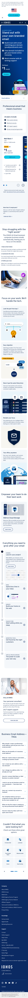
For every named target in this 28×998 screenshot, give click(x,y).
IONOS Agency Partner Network (10, 899)
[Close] (2, 17)
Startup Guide (5, 919)
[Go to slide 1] (3, 185)
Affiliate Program (6, 902)
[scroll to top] (24, 98)
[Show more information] (19, 165)
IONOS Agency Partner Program (10, 897)
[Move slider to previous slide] (18, 185)
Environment (8, 973)
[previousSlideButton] (4, 871)
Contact (4, 932)
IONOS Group (5, 892)
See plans (6, 74)
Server (8, 864)
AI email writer (8, 842)
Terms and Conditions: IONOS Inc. (10, 905)
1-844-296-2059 (14, 720)
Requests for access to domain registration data (14, 960)
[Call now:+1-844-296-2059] (22, 22)
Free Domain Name (8, 854)
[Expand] (24, 588)
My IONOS (4, 940)
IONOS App (4, 942)
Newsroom (4, 894)
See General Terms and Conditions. (16, 192)
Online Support (5, 935)
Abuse (3, 958)
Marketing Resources (7, 924)
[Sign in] (25, 22)
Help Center (5, 937)
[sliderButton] (12, 871)
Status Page (5, 953)
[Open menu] (2, 22)
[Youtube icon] (9, 983)
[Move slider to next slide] (23, 185)
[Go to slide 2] (6, 185)
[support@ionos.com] (20, 22)
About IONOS (5, 889)
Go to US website (14, 15)
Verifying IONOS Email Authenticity (10, 948)
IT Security (4, 950)
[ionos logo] (7, 22)
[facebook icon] (6, 983)
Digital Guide (5, 921)
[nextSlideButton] (23, 871)
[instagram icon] (2, 983)
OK (24, 995)
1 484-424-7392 (7, 216)
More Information (12, 996)
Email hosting (20, 864)
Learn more (8, 529)
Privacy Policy (5, 910)
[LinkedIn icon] (13, 983)
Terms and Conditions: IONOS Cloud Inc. (12, 907)
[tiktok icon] (16, 983)
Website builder (20, 853)
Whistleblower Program (8, 955)
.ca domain (20, 842)
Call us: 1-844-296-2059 (7, 945)
